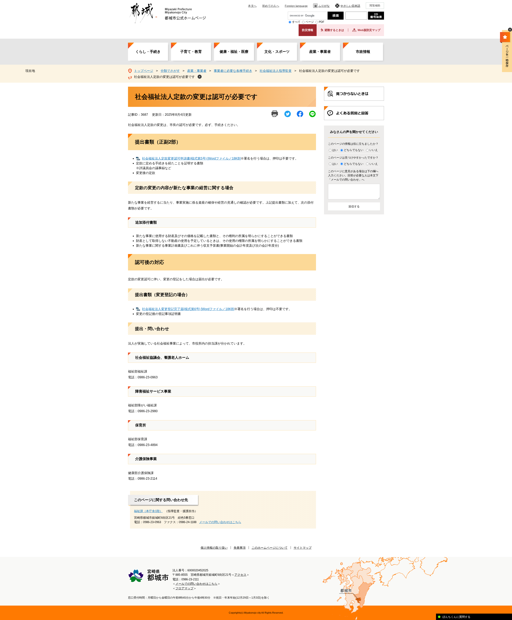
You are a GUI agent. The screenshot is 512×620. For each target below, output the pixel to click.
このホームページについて (270, 547)
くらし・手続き (148, 52)
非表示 (510, 30)
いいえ (373, 150)
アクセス (240, 574)
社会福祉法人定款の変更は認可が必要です (164, 76)
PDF (321, 21)
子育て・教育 (191, 52)
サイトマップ (303, 547)
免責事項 (240, 547)
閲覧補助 (375, 5)
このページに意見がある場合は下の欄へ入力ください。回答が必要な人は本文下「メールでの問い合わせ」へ (353, 175)
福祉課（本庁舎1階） (148, 511)
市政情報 (363, 52)
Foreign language (296, 5)
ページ (309, 21)
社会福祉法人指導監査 (276, 70)
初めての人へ (270, 5)
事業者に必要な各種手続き (233, 70)
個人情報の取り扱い (214, 547)
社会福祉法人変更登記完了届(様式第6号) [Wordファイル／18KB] (188, 309)
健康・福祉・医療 (234, 52)
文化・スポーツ (277, 52)
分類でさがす (170, 70)
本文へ (252, 5)
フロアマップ (184, 588)
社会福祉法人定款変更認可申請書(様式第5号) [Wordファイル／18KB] (191, 158)
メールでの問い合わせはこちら (220, 522)
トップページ (143, 70)
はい (335, 150)
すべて (296, 21)
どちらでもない (353, 150)
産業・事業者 (320, 52)
